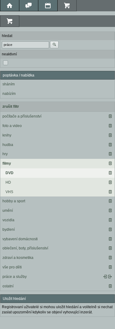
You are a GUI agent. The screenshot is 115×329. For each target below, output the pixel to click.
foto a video (12, 126)
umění (7, 210)
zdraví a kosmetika (17, 258)
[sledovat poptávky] (105, 277)
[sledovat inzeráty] (110, 116)
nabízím (9, 94)
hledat (7, 36)
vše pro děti (12, 267)
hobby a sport (13, 201)
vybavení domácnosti (20, 239)
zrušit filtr (10, 106)
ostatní (7, 286)
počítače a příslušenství (21, 116)
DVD (9, 173)
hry (5, 154)
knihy (6, 135)
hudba (7, 145)
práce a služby (14, 277)
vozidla (8, 220)
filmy (6, 163)
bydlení (8, 229)
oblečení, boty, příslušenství (25, 248)
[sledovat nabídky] (110, 277)
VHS (9, 192)
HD (8, 182)
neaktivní (9, 54)
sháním (8, 84)
